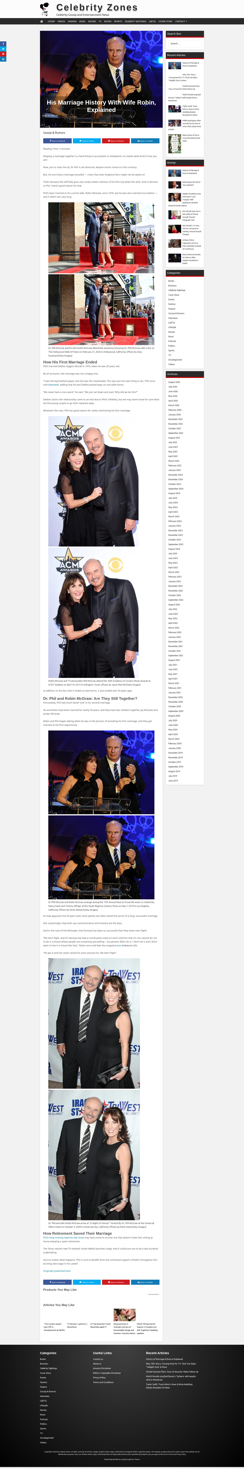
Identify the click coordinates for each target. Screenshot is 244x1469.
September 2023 (175, 544)
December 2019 (175, 753)
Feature (171, 309)
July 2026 (172, 387)
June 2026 (173, 391)
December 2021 (175, 641)
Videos (61, 21)
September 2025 (175, 433)
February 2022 (174, 632)
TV (100, 21)
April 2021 (173, 679)
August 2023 (174, 549)
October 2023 (174, 539)
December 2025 (175, 419)
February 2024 (174, 521)
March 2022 (173, 628)
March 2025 (173, 461)
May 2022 (172, 618)
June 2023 (173, 558)
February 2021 (174, 688)
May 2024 (172, 507)
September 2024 (175, 489)
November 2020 (175, 702)
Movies (92, 21)
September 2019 (175, 767)
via (119, 945)
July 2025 (172, 442)
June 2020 (173, 725)
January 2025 (174, 470)
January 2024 (174, 526)
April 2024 (173, 512)
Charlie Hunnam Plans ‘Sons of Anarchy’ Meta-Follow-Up (172, 1372)
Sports (118, 21)
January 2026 (174, 414)
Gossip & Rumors (54, 132)
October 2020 (174, 706)
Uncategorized (175, 360)
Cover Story (165, 21)
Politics (171, 346)
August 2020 (174, 716)
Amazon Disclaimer (102, 1368)
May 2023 (172, 563)
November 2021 (175, 646)
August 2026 (174, 382)
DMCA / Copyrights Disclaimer (107, 1373)
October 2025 (174, 428)
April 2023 (173, 567)
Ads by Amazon (153, 1294)
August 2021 (174, 660)
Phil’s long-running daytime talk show (63, 1237)
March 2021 (173, 683)
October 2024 (174, 484)
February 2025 (174, 465)
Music (82, 21)
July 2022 (172, 609)
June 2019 (173, 781)
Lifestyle (172, 327)
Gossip (51, 21)
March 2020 (173, 739)
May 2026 (172, 396)
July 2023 (172, 553)
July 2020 (172, 720)
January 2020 (174, 748)
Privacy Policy (99, 1377)
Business (172, 285)
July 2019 (172, 776)
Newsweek (53, 384)
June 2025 (173, 447)
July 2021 (172, 665)
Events (171, 299)
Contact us (98, 1359)
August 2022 (174, 604)
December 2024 (175, 475)
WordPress (116, 1459)
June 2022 (173, 614)
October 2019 (174, 762)
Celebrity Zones (97, 7)
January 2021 (174, 692)
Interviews (173, 318)
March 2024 (173, 516)
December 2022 (175, 586)
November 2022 (175, 591)
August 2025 (174, 438)
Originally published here (56, 1270)
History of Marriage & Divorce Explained (164, 1359)
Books (107, 21)
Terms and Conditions (103, 1382)
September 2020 (175, 711)
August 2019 (174, 771)
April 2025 (173, 456)
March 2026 (173, 405)
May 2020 (172, 729)
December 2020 (175, 697)
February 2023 (174, 577)
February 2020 (174, 743)
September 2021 (175, 655)
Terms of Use (168, 1454)
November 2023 (175, 535)
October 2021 (174, 651)
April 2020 (173, 734)
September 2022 (175, 600)
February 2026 (174, 410)
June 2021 (173, 669)
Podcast (172, 341)
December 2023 (175, 530)
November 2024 (175, 479)
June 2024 (173, 502)
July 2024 (172, 498)
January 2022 (174, 637)
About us (97, 1364)
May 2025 (172, 451)
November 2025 (175, 424)
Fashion (72, 21)
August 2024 (174, 493)
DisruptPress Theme (132, 1459)
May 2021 (172, 674)
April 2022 (173, 623)
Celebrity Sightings (135, 21)
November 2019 (175, 757)
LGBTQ (152, 21)
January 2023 (174, 581)
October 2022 (174, 595)
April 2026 (173, 401)
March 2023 (173, 572)
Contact (180, 21)
